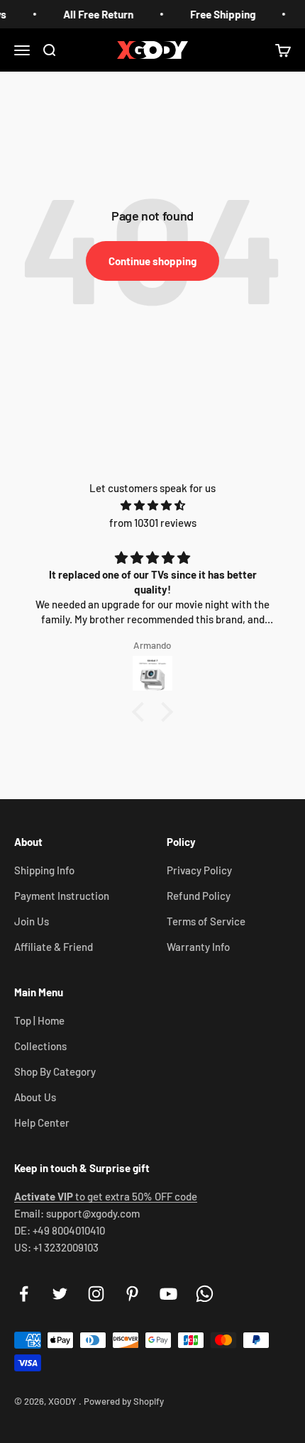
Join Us (31, 921)
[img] (152, 505)
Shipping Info (44, 870)
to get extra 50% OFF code (105, 1196)
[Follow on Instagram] (96, 1293)
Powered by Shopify (124, 1401)
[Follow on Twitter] (60, 1293)
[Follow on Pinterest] (132, 1293)
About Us (35, 1097)
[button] (142, 712)
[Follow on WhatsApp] (204, 1293)
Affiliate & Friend (53, 946)
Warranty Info (198, 946)
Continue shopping (152, 261)
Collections (40, 1046)
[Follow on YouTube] (168, 1293)
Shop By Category (55, 1071)
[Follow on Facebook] (23, 1293)
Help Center (42, 1122)
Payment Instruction (61, 895)
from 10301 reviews (152, 522)
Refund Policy (199, 895)
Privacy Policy (199, 870)
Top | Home (39, 1020)
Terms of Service (206, 921)
